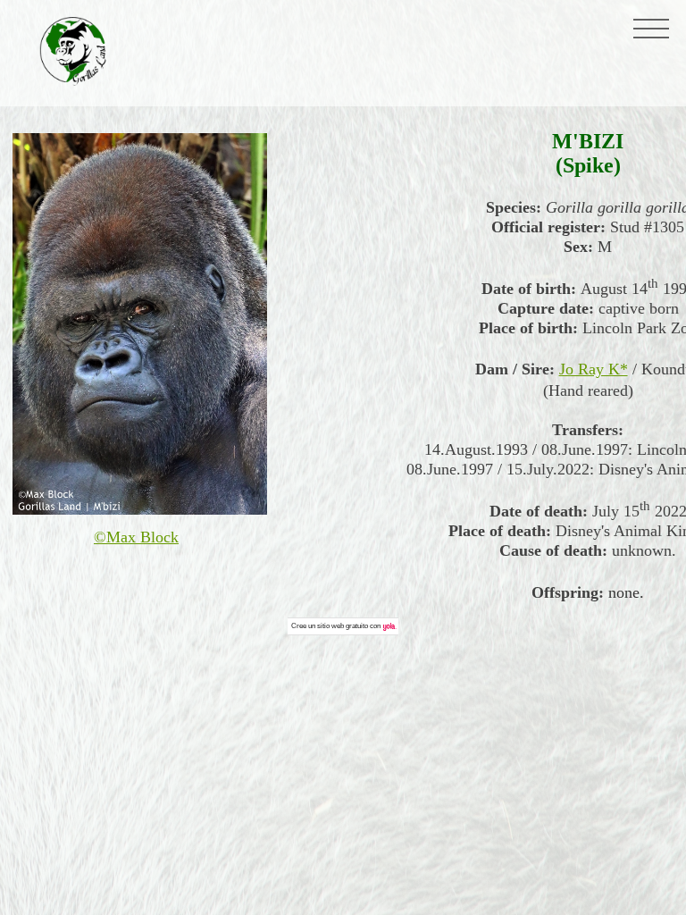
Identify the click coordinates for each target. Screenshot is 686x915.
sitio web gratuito (342, 626)
